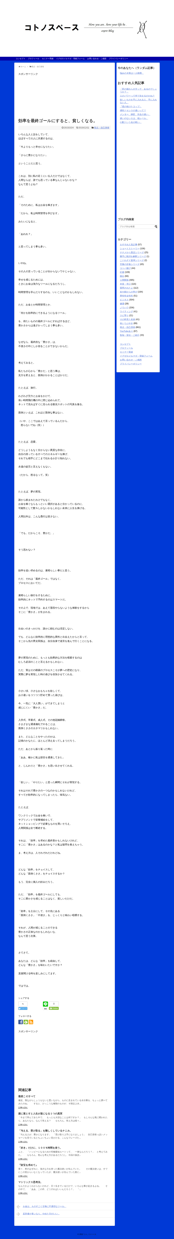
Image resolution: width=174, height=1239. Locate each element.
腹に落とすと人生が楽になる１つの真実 (40, 1113)
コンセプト (20, 58)
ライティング (126, 311)
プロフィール (33, 58)
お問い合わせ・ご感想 (96, 58)
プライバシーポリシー (118, 58)
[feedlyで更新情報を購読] (26, 1022)
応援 (122, 272)
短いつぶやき (126, 323)
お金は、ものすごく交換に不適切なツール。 (44, 1206)
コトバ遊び (125, 268)
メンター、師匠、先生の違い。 (135, 114)
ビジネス (124, 300)
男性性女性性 (126, 296)
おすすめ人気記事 (128, 244)
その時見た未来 (127, 319)
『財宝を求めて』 (28, 1165)
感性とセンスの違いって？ (133, 110)
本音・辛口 (125, 284)
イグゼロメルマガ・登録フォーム (70, 58)
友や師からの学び (128, 292)
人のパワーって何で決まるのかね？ (137, 96)
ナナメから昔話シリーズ (132, 252)
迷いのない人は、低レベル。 (134, 118)
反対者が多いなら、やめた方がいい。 (41, 1214)
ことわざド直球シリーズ (132, 260)
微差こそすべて (26, 1096)
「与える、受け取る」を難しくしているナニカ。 (45, 1130)
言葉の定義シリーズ (129, 264)
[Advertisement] (64, 95)
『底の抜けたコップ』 (131, 106)
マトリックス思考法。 (30, 1182)
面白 (122, 276)
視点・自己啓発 (101, 128)
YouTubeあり (126, 331)
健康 (122, 303)
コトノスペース (90, 1234)
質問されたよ (126, 288)
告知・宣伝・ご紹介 (129, 335)
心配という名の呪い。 (131, 122)
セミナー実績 (47, 58)
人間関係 (124, 280)
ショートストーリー (129, 248)
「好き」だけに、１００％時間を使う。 (40, 1147)
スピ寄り (124, 315)
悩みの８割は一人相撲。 (132, 73)
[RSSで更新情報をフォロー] (31, 1022)
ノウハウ (124, 307)
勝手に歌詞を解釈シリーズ (133, 256)
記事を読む (23, 1107)
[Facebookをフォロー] (20, 1022)
